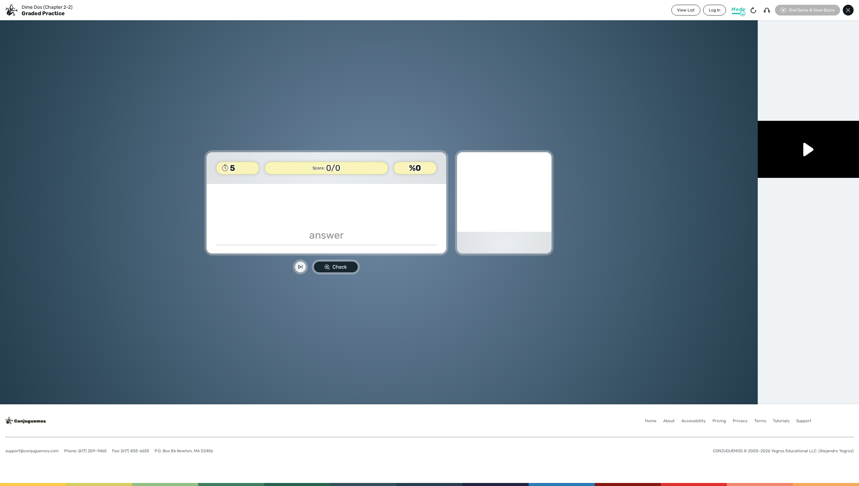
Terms (760, 420)
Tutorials (781, 420)
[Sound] (766, 10)
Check (339, 267)
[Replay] (753, 10)
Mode (738, 9)
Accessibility (693, 420)
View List (686, 10)
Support (803, 420)
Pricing (719, 420)
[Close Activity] (848, 10)
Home (650, 420)
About (669, 420)
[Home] (11, 10)
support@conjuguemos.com (32, 451)
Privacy (740, 420)
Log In (714, 10)
